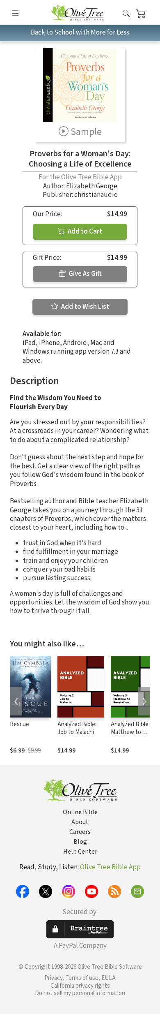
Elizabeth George (91, 186)
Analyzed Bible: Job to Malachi (76, 728)
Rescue (19, 724)
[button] (126, 13)
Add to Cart (84, 231)
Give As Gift (84, 274)
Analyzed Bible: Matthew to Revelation (130, 732)
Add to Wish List (84, 307)
